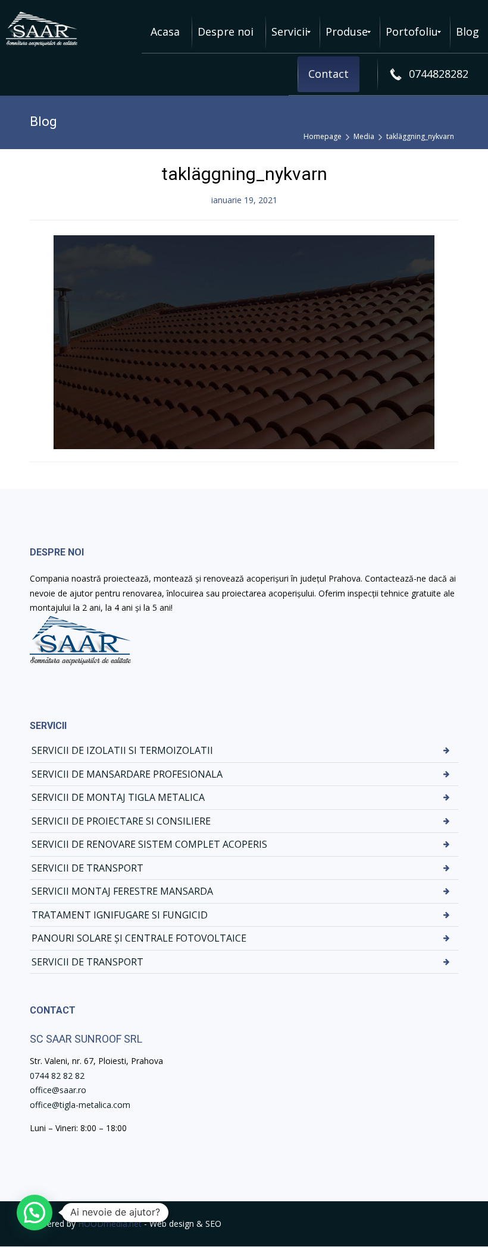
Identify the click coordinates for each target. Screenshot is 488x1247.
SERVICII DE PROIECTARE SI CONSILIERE (121, 821)
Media (364, 136)
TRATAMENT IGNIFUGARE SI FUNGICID (120, 914)
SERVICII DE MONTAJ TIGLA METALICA (118, 797)
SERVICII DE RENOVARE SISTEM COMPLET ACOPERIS (149, 844)
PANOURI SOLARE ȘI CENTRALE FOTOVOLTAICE (139, 938)
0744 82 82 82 (57, 1075)
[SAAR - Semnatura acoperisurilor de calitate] (41, 29)
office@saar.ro (58, 1090)
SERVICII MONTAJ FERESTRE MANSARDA (122, 891)
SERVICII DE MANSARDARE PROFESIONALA (127, 774)
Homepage (323, 136)
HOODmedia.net (110, 1223)
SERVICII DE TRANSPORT (87, 868)
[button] (34, 1212)
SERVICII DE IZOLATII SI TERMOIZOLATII (122, 750)
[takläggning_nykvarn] (244, 340)
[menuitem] (165, 32)
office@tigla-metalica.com (80, 1104)
